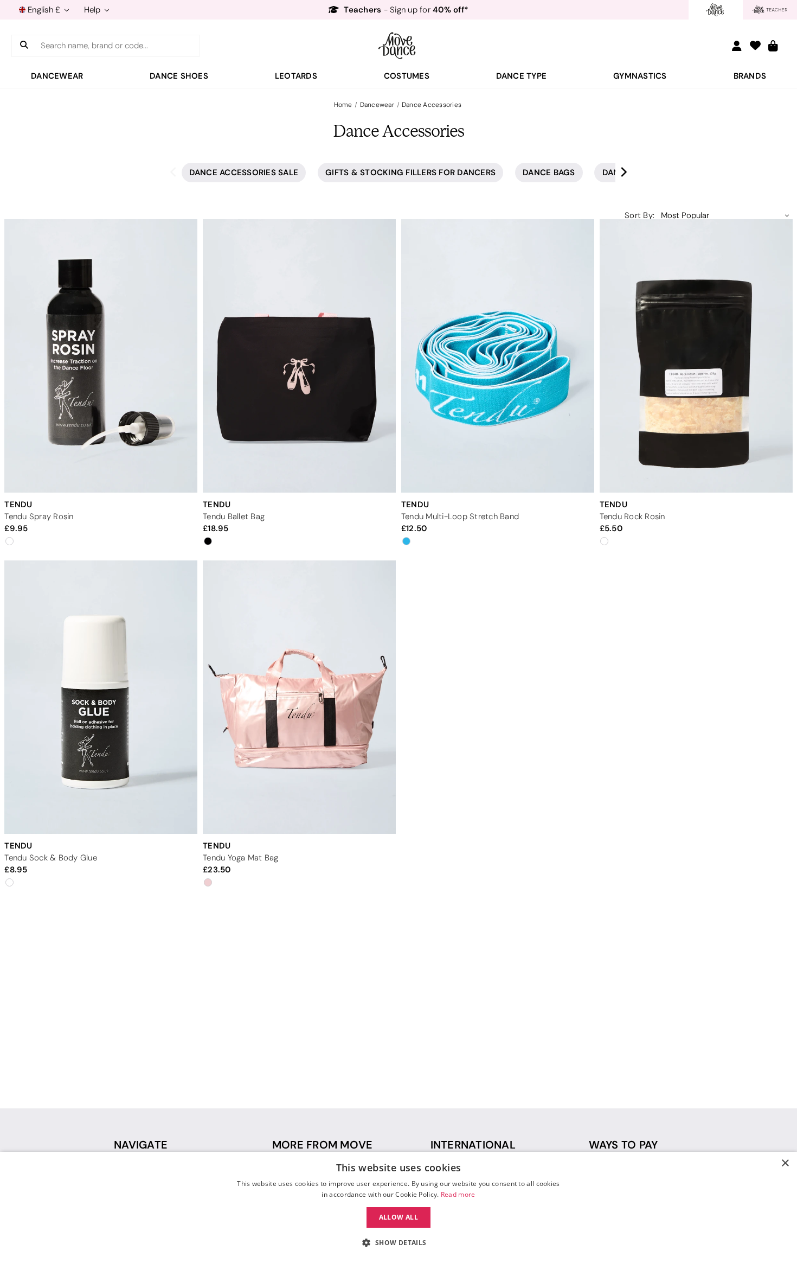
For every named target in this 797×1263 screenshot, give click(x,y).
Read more (458, 1194)
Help (93, 10)
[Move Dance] (398, 45)
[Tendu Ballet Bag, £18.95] (299, 356)
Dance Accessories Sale (243, 172)
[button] (398, 1243)
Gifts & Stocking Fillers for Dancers (410, 172)
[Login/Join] (736, 46)
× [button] (785, 1163)
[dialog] (398, 1207)
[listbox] (725, 215)
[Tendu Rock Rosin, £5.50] (696, 356)
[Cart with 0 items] (773, 46)
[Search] (24, 45)
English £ (44, 10)
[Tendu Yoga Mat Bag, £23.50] (299, 696)
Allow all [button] (399, 1217)
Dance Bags (549, 172)
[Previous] (174, 171)
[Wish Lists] (755, 46)
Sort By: (639, 215)
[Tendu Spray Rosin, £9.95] (100, 356)
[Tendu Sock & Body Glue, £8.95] (100, 696)
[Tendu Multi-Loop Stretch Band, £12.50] (497, 356)
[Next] (623, 171)
